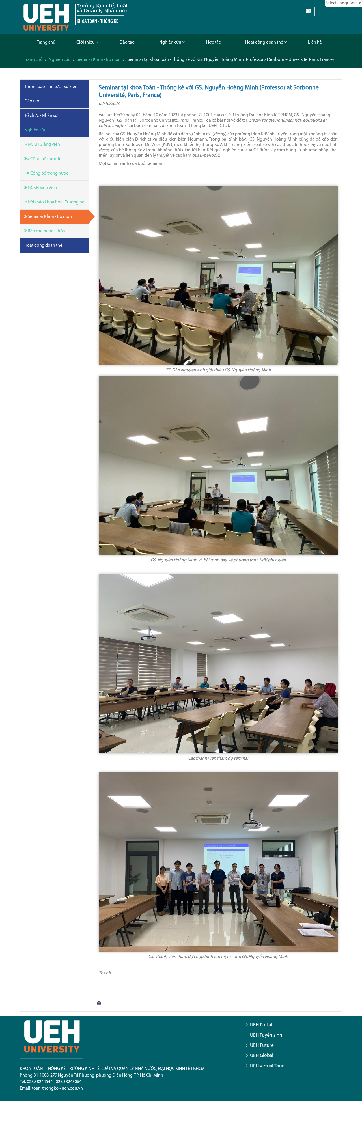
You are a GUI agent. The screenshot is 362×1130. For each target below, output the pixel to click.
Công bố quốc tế (45, 159)
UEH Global (261, 1055)
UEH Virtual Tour (267, 1066)
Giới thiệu (86, 42)
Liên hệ (315, 42)
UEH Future (262, 1045)
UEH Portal (261, 1025)
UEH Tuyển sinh (266, 1035)
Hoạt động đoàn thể (264, 42)
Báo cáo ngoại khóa (46, 231)
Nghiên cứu (170, 42)
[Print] (99, 1004)
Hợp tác (213, 42)
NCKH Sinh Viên (42, 188)
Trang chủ (46, 42)
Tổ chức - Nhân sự (40, 115)
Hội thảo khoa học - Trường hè (55, 202)
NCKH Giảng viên (43, 144)
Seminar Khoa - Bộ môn (99, 59)
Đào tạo (127, 42)
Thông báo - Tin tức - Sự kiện (50, 87)
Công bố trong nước (48, 173)
